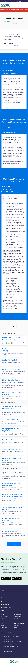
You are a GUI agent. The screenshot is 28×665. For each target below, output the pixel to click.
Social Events (17, 616)
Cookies (3, 629)
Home (2, 614)
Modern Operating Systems (11, 380)
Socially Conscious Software (11, 449)
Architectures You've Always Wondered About (11, 407)
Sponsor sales (6, 604)
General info (5, 601)
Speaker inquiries (7, 607)
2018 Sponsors (4, 616)
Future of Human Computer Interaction (11, 519)
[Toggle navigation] (25, 5)
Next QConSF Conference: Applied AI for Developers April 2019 (14, 1)
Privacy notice (4, 627)
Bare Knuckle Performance (11, 440)
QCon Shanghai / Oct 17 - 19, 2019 (11, 651)
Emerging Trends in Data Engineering (10, 429)
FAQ (2, 623)
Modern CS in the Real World (11, 369)
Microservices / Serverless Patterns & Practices (11, 338)
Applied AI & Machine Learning (12, 472)
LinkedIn (16, 45)
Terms (2, 625)
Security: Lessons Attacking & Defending (12, 508)
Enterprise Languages (9, 531)
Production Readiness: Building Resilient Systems (12, 484)
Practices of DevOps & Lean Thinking (11, 350)
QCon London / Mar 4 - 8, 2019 (10, 639)
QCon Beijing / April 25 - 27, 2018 (10, 644)
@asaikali (8, 45)
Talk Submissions (5, 621)
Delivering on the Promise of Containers (11, 459)
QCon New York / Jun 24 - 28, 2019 (11, 648)
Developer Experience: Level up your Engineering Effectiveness (12, 495)
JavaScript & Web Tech (9, 360)
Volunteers (3, 618)
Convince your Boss (19, 623)
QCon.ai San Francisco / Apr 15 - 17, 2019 (12, 641)
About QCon (17, 618)
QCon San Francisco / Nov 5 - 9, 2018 (11, 636)
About (15, 627)
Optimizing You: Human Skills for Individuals (13, 393)
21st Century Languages (10, 419)
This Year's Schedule (14, 544)
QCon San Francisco (23, 9)
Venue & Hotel (17, 614)
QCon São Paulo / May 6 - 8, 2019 (11, 646)
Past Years (16, 625)
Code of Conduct (18, 621)
